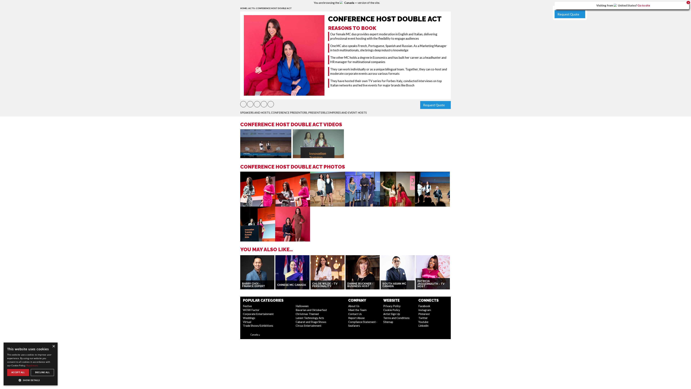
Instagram (424, 310)
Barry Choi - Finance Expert (253, 285)
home (243, 8)
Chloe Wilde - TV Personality (324, 285)
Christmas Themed (307, 314)
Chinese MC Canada (291, 285)
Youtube (423, 321)
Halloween (302, 306)
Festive (247, 306)
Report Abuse (356, 317)
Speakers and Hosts (255, 112)
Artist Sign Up (391, 314)
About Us (353, 306)
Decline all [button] (42, 372)
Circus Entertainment (308, 325)
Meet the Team (357, 310)
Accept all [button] (18, 372)
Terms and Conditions (396, 317)
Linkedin (423, 325)
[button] (243, 104)
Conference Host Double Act (274, 8)
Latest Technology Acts (310, 317)
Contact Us (355, 314)
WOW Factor (251, 310)
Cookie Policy (391, 310)
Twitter (423, 317)
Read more (32, 365)
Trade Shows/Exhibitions (258, 325)
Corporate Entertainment (258, 314)
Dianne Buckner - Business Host (360, 285)
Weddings (249, 317)
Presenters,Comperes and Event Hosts (337, 112)
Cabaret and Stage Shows (311, 321)
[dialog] (31, 364)
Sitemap (388, 321)
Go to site (644, 5)
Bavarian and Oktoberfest (311, 310)
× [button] (53, 346)
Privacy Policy (392, 306)
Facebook (424, 306)
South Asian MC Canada (394, 285)
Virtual (247, 321)
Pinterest (424, 314)
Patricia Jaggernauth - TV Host (430, 284)
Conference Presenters (289, 112)
